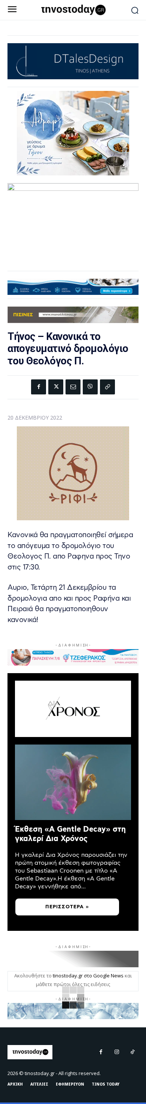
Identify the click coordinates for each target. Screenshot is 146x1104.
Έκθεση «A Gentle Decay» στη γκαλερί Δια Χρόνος (70, 834)
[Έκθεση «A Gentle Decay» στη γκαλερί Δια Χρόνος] (73, 782)
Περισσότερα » (67, 907)
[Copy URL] (107, 386)
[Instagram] (117, 1052)
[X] (55, 386)
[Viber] (90, 386)
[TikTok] (133, 1052)
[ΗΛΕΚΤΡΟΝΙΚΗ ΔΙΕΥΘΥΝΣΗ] (73, 386)
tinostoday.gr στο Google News (88, 975)
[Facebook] (38, 386)
